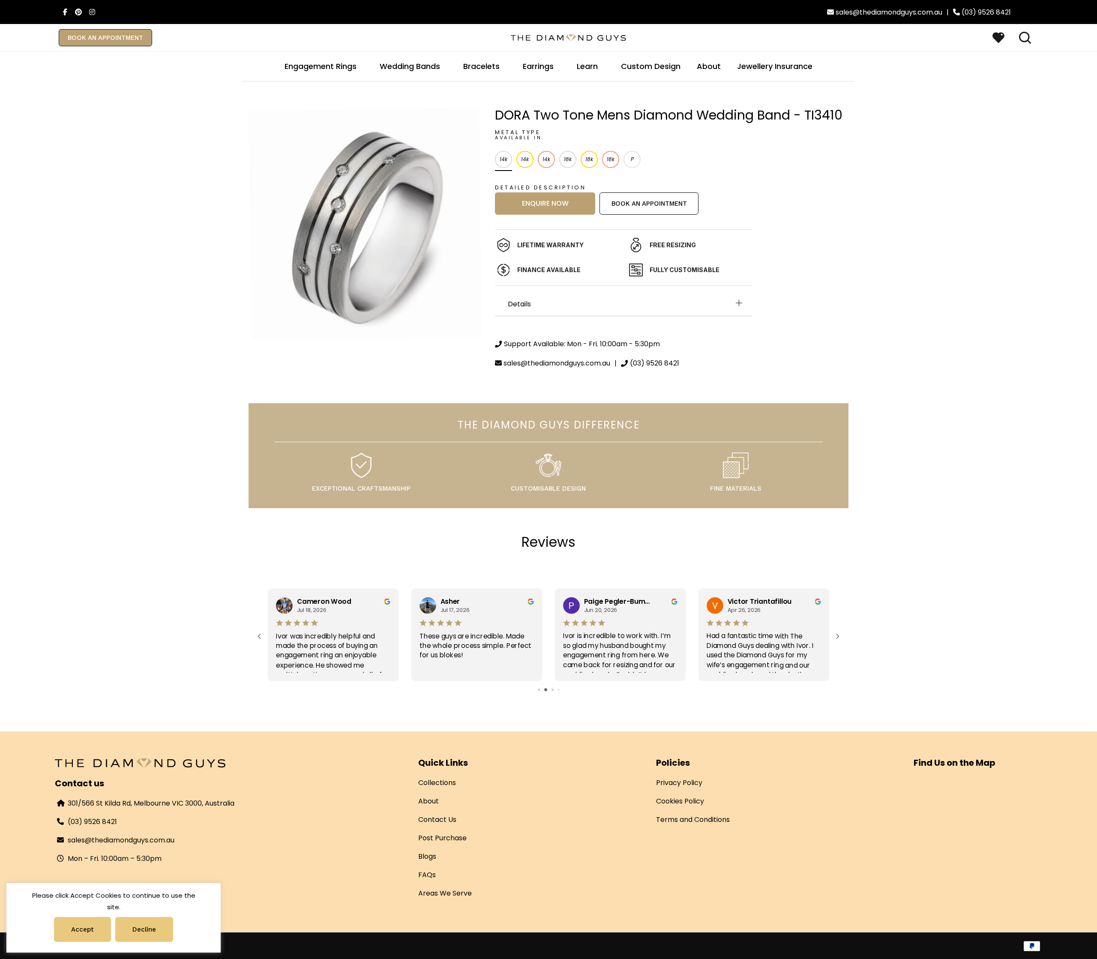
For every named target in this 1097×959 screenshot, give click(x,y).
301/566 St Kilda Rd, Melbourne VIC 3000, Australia (151, 803)
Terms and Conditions (693, 819)
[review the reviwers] (387, 601)
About (428, 801)
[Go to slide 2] (542, 690)
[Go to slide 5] (561, 689)
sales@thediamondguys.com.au (121, 840)
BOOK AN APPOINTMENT (105, 38)
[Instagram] (90, 12)
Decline (144, 929)
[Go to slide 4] (555, 690)
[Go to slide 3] (548, 689)
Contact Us (437, 819)
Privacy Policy (679, 783)
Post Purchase (442, 838)
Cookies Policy (680, 801)
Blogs (427, 856)
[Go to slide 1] (536, 689)
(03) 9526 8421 (92, 822)
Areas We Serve (445, 893)
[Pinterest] (76, 12)
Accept (82, 929)
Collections (437, 783)
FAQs (427, 875)
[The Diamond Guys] (568, 37)
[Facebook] (62, 12)
